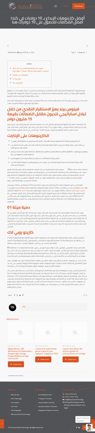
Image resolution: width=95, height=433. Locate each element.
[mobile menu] (56, 6)
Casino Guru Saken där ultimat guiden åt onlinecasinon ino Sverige (74, 351)
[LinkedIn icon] (79, 427)
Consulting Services (45, 394)
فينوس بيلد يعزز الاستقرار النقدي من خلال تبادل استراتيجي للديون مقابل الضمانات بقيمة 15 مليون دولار (31, 69)
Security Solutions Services (47, 406)
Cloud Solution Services (46, 402)
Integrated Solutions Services (48, 410)
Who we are (15, 394)
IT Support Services (45, 398)
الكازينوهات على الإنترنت (20, 74)
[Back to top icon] (84, 427)
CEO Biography (16, 410)
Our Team (14, 406)
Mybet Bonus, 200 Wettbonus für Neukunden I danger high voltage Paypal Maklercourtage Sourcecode (20, 353)
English (65, 6)
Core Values (15, 402)
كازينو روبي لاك (18, 82)
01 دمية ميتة (17, 78)
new (20, 52)
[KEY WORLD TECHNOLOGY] (25, 6)
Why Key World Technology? (20, 414)
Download (78, 6)
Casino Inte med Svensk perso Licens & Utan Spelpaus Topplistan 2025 (46, 351)
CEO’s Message (16, 398)
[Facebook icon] (77, 427)
